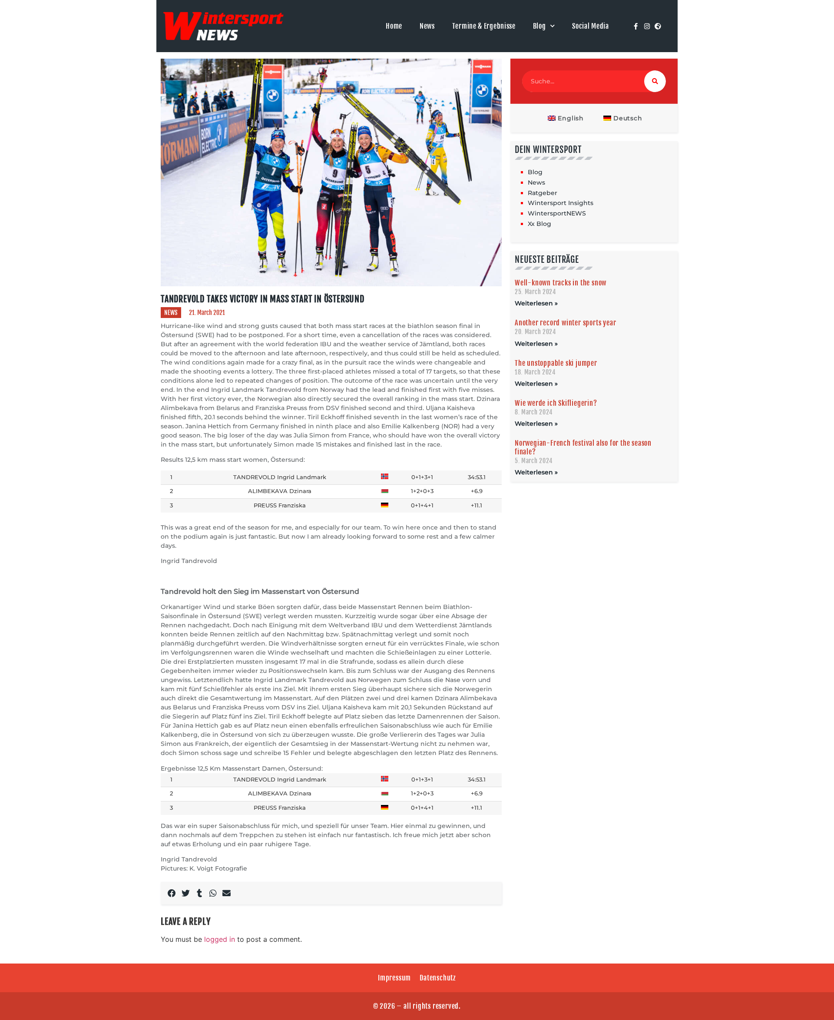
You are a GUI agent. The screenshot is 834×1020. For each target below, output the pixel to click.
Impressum (394, 978)
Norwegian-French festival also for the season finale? (583, 447)
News (427, 26)
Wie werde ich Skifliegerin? (556, 403)
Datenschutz (438, 978)
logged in (219, 939)
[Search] (655, 81)
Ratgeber (542, 193)
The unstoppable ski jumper (556, 363)
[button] (172, 893)
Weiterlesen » (536, 303)
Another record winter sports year (565, 322)
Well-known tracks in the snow (560, 282)
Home (394, 26)
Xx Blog (539, 224)
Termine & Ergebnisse (484, 26)
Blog (539, 26)
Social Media (590, 26)
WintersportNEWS (557, 213)
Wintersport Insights (560, 203)
